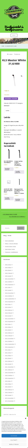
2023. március (8, 333)
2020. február (8, 392)
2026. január (8, 276)
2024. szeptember (9, 298)
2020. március (8, 389)
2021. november (9, 367)
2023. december (9, 318)
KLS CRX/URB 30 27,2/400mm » (17, 216)
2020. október (8, 375)
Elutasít (14, 440)
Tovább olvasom (17, 172)
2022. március (8, 361)
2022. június (8, 352)
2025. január (8, 290)
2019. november (9, 401)
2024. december (9, 293)
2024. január (8, 315)
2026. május (8, 267)
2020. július (8, 381)
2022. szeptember (9, 344)
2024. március (8, 310)
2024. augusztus (9, 301)
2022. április (8, 358)
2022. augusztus (9, 347)
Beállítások (14, 444)
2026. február (8, 273)
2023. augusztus (9, 321)
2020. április (8, 386)
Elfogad (14, 436)
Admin (11, 54)
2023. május (8, 327)
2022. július (8, 350)
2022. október (8, 341)
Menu (14, 35)
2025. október (8, 281)
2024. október (8, 296)
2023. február (8, 335)
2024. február (8, 313)
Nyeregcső (6, 105)
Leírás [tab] (7, 110)
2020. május (8, 384)
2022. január (8, 364)
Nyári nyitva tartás (10, 249)
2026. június (8, 264)
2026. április (8, 270)
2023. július (8, 324)
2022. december (9, 338)
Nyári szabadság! (9, 240)
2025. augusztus (9, 284)
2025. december (9, 278)
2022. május (8, 355)
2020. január (8, 395)
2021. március (8, 369)
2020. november (9, 372)
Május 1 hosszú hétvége (11, 243)
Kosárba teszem (11, 98)
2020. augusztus (9, 378)
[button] (25, 418)
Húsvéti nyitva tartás (10, 246)
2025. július (8, 287)
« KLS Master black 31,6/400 (10, 214)
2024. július (8, 304)
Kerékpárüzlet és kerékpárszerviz (14, 28)
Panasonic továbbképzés (11, 252)
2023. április (8, 330)
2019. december (9, 398)
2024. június (8, 307)
